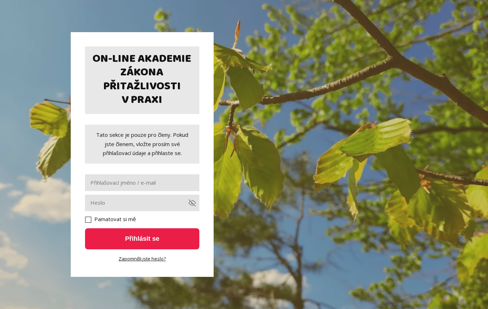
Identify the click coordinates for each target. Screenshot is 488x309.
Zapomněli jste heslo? (142, 258)
